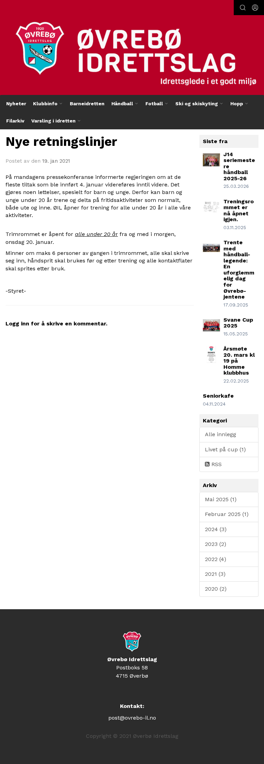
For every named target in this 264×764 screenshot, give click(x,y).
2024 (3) (216, 529)
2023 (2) (215, 544)
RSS (216, 464)
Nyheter (16, 103)
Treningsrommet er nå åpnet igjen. (238, 210)
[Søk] (242, 7)
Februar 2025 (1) (227, 514)
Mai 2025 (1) (220, 499)
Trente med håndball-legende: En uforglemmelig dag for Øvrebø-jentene (238, 269)
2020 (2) (216, 588)
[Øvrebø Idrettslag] (132, 49)
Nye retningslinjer (61, 141)
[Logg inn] (255, 7)
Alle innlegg (220, 434)
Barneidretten (87, 103)
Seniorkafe (218, 395)
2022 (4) (215, 559)
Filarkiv (15, 120)
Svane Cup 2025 (238, 322)
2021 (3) (215, 574)
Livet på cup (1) (225, 449)
